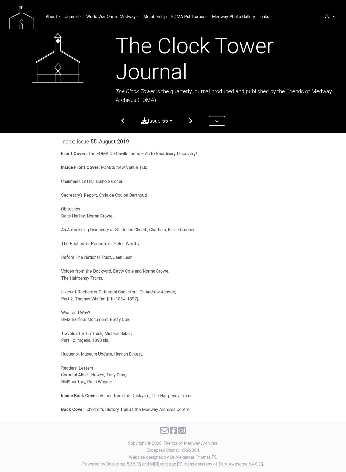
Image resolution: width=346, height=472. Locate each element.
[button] (329, 17)
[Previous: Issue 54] (123, 120)
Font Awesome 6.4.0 (238, 464)
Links (264, 16)
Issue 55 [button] (158, 121)
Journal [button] (72, 16)
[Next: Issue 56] (190, 120)
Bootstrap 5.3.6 (121, 464)
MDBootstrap (163, 464)
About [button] (51, 16)
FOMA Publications (189, 16)
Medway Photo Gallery (233, 16)
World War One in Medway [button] (111, 16)
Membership (155, 16)
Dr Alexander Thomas (190, 457)
